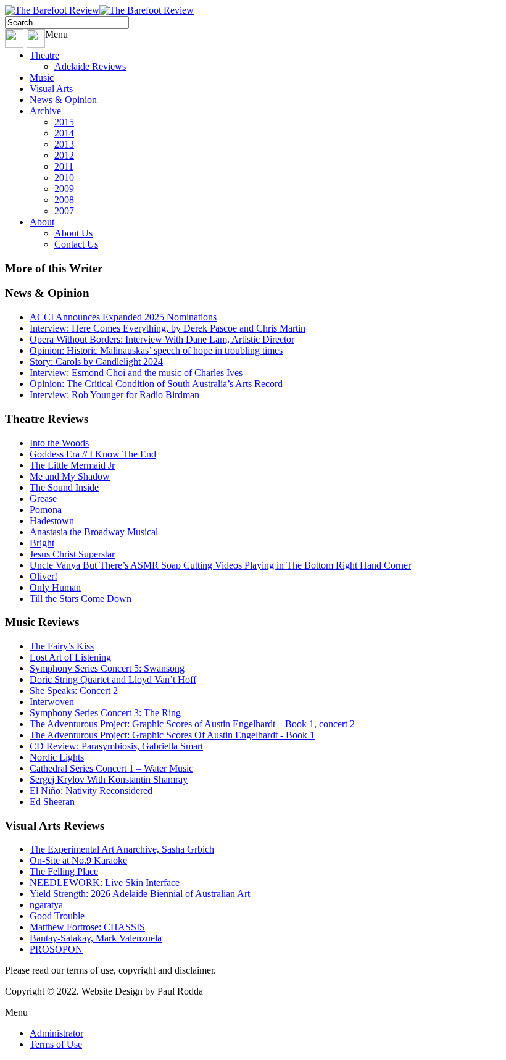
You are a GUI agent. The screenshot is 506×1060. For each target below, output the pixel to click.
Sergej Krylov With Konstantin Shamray (109, 779)
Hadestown (52, 520)
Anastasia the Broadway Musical (94, 532)
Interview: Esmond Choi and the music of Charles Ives (136, 372)
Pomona (46, 509)
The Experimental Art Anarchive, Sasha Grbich (122, 849)
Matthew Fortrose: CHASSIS (87, 927)
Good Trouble (57, 916)
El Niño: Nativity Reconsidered (91, 790)
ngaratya (46, 904)
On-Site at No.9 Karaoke (78, 860)
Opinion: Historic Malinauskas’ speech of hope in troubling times (156, 350)
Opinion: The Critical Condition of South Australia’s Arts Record (156, 383)
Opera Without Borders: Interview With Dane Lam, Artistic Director (162, 339)
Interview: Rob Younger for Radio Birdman (114, 395)
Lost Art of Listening (70, 657)
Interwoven (52, 701)
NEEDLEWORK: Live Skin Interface (105, 882)
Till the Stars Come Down (80, 598)
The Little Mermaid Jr (72, 465)
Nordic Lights (57, 757)
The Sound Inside (64, 487)
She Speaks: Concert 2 (74, 690)
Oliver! (43, 576)
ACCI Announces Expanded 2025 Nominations (123, 317)
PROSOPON (56, 949)
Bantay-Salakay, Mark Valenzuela (96, 938)
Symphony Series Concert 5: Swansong (107, 668)
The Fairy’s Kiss (62, 646)
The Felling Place (64, 871)
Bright (42, 543)
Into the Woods (59, 443)
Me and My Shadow (70, 476)
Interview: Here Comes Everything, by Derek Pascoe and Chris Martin (167, 328)
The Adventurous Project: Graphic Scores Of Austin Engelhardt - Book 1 (172, 735)
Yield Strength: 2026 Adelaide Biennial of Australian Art (140, 893)
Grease (43, 498)
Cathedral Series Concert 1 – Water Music (111, 768)
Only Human (55, 587)
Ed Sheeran (52, 801)
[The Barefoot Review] (99, 10)
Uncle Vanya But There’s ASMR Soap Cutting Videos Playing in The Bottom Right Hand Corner (220, 565)
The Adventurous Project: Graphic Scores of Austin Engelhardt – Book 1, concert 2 (192, 724)
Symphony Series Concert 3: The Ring (105, 712)
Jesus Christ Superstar (72, 554)
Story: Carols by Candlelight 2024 (96, 361)
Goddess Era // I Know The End (93, 454)
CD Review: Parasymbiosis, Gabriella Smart (116, 746)
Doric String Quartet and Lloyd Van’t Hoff (113, 679)
